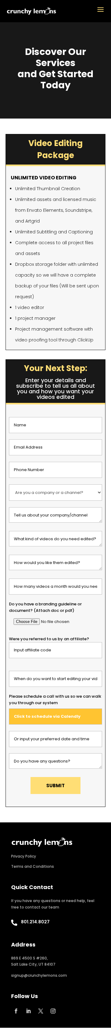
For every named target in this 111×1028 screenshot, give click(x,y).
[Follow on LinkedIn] (28, 1011)
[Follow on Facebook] (16, 1011)
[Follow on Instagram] (53, 1011)
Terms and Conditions (32, 866)
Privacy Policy (23, 856)
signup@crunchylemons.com (39, 975)
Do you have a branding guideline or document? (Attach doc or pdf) (45, 607)
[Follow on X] (41, 1011)
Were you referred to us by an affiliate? (49, 639)
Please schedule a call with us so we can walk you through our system (55, 699)
